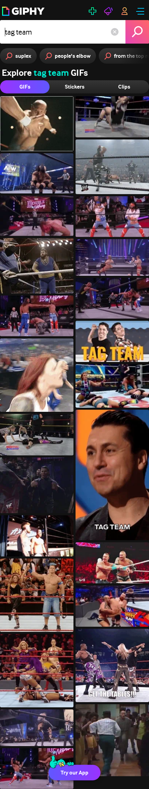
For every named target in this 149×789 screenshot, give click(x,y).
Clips (124, 86)
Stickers (75, 86)
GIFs (24, 86)
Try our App (74, 772)
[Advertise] (108, 11)
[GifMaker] (92, 11)
